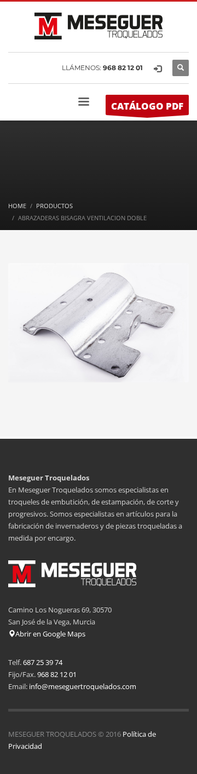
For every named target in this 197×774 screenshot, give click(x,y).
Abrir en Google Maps (50, 634)
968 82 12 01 (123, 68)
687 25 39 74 (42, 662)
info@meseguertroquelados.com (82, 686)
